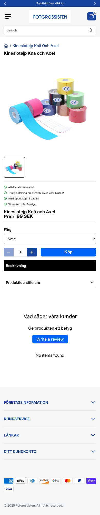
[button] (91, 16)
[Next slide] (94, 3)
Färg (8, 229)
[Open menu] (10, 16)
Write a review (50, 339)
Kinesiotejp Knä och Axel (36, 45)
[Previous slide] (5, 3)
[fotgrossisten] (50, 16)
